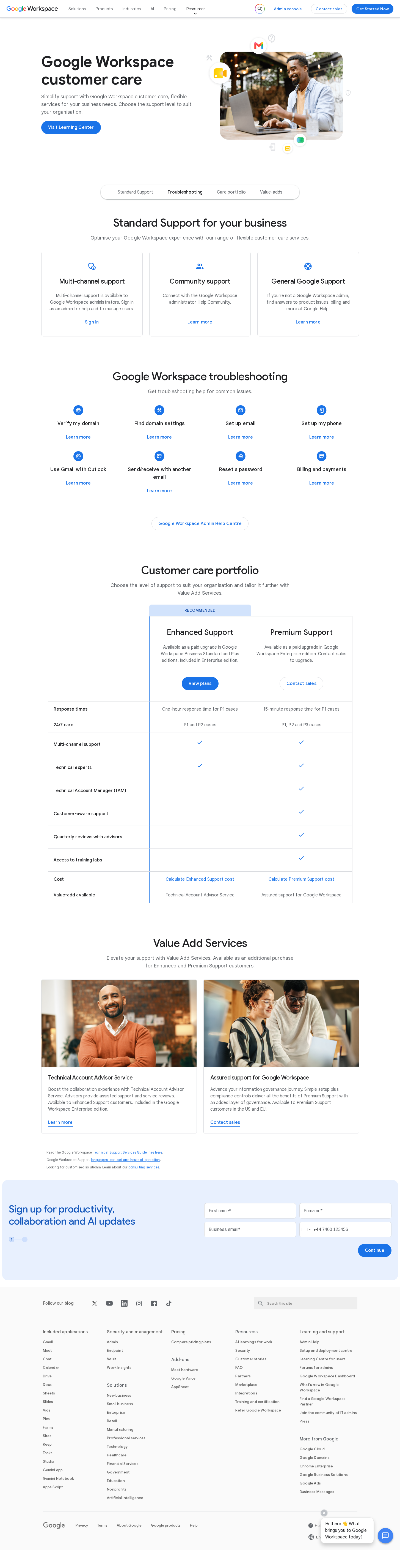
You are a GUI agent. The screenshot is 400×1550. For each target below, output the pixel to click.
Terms (102, 1525)
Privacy (82, 1525)
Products (104, 8)
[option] (135, 192)
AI (152, 8)
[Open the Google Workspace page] (33, 9)
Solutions (77, 8)
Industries (132, 8)
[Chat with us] (385, 1535)
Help (194, 1525)
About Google (129, 1525)
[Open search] (260, 9)
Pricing (170, 8)
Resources (196, 8)
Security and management (135, 1332)
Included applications (65, 1332)
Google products (166, 1525)
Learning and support (322, 1332)
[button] (385, 1535)
